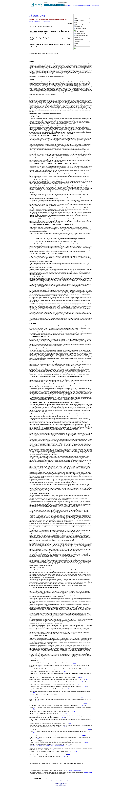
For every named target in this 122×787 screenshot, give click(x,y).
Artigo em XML (79, 26)
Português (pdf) (79, 24)
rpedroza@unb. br (88, 772)
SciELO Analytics (80, 20)
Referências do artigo (81, 28)
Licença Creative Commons (82, 778)
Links (74, 663)
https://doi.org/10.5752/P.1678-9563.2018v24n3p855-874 (40, 21)
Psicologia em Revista (37, 15)
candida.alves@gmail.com (75, 770)
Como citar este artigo (81, 30)
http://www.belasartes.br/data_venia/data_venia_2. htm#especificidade (47, 745)
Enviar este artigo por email (82, 35)
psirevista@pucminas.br (61, 785)
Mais (77, 43)
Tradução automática (80, 33)
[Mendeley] (75, 43)
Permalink (78, 48)
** (58, 52)
